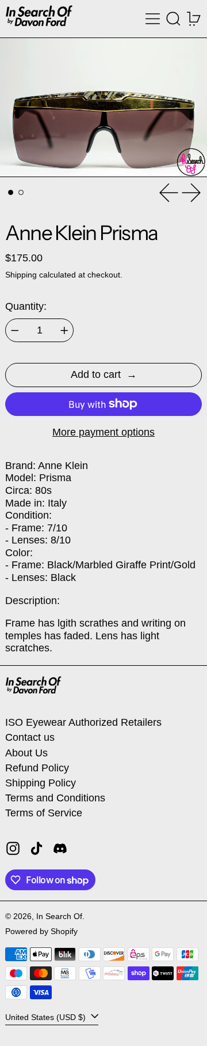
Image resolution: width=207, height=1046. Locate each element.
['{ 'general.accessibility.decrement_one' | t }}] (15, 331)
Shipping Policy (40, 783)
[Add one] (64, 331)
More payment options (103, 432)
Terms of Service (43, 813)
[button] (173, 19)
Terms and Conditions (55, 798)
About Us (26, 753)
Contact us (30, 737)
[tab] (10, 192)
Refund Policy (37, 768)
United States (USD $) (46, 1017)
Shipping (21, 274)
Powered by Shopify (41, 931)
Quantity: (26, 306)
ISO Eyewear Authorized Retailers (83, 722)
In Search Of (59, 916)
